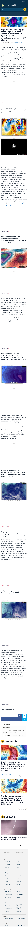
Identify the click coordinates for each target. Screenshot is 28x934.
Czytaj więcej (22, 776)
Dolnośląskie (8, 897)
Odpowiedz (6, 735)
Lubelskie (19, 900)
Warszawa (7, 861)
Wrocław (7, 864)
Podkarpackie (8, 903)
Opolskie (19, 911)
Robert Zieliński (9, 918)
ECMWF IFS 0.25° (21, 925)
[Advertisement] (14, 92)
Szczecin (7, 875)
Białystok (7, 870)
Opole (18, 884)
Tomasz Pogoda (21, 918)
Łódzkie (18, 897)
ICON (6, 925)
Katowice (19, 881)
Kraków (18, 861)
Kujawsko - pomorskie (19, 903)
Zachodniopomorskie (9, 905)
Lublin (6, 881)
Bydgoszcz (7, 873)
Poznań (18, 864)
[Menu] (25, 14)
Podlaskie (19, 908)
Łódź (6, 878)
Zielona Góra (20, 875)
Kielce (18, 878)
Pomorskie (7, 900)
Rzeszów (19, 867)
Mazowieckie (8, 891)
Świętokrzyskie (8, 908)
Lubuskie (7, 911)
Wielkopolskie (8, 894)
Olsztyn (18, 870)
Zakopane (7, 884)
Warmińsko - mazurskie (20, 906)
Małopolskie (20, 894)
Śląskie (18, 891)
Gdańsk (7, 867)
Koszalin (19, 873)
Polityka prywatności (16, 853)
